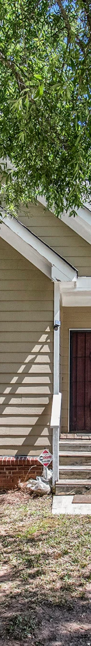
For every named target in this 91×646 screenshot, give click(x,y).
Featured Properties (16, 2)
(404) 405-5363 (80, 2)
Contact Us (73, 2)
